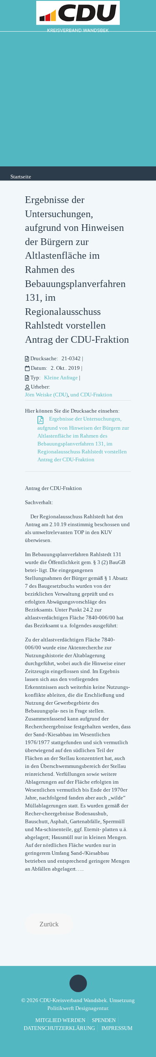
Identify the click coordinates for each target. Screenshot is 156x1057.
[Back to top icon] (78, 983)
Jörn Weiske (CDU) (46, 394)
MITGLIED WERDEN (60, 1020)
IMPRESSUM (117, 1028)
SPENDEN (104, 1020)
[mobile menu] (145, 14)
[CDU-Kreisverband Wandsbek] (78, 15)
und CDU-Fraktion (91, 394)
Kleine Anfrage (61, 377)
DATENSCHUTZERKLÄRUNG (59, 1028)
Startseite (20, 176)
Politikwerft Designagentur (77, 1008)
